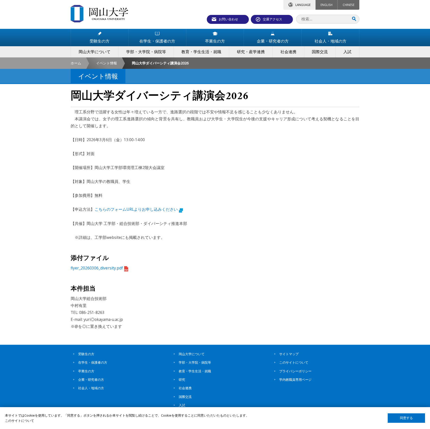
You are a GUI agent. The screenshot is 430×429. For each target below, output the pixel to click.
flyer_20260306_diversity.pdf (97, 268)
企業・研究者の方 (91, 379)
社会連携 (185, 388)
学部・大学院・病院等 (195, 362)
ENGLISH (326, 5)
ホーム (76, 63)
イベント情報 (106, 63)
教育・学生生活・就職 (195, 371)
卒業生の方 (86, 371)
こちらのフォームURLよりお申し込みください (136, 209)
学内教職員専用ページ (295, 379)
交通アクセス (272, 19)
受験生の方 (86, 354)
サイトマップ (289, 354)
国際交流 (185, 396)
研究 (182, 379)
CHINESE (348, 5)
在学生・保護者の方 (92, 362)
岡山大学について (192, 354)
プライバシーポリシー (295, 371)
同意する (406, 418)
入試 (182, 405)
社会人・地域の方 (91, 388)
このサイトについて (293, 362)
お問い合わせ (228, 19)
